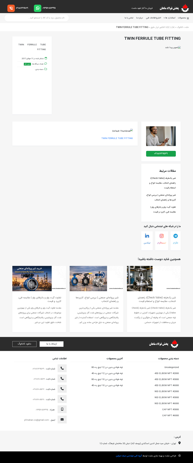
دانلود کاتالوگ (24, 344)
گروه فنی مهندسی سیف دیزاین (129, 456)
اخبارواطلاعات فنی (153, 18)
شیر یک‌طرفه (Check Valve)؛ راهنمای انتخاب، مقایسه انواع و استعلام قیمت (162, 183)
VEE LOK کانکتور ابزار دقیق (163, 27)
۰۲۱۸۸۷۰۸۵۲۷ (39, 389)
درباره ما (139, 18)
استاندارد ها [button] (170, 18)
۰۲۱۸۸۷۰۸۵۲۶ (39, 379)
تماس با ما (129, 18)
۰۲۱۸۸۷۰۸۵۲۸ (39, 399)
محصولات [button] (182, 18)
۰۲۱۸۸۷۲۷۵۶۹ (22, 8)
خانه (187, 27)
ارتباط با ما (51, 344)
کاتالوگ (180, 27)
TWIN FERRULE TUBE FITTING (117, 138)
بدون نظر (27, 64)
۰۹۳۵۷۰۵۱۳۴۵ (49, 8)
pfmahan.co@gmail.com (36, 420)
